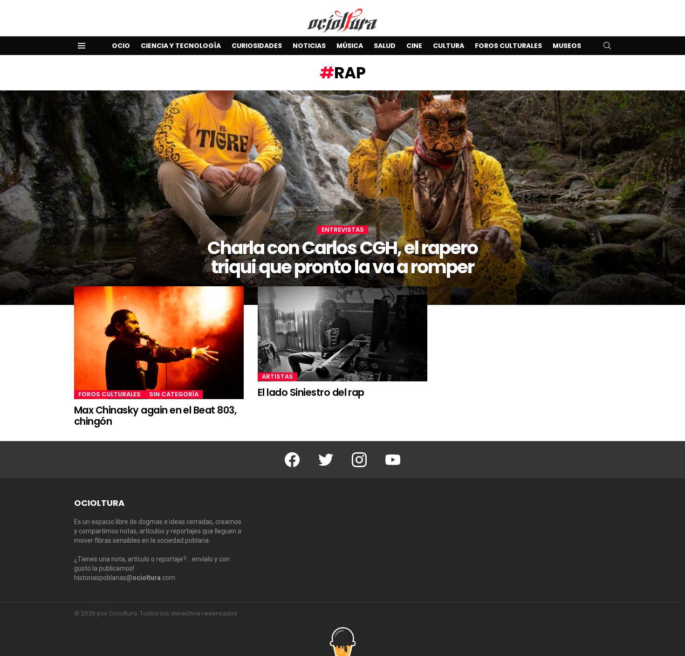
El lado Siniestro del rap (311, 392)
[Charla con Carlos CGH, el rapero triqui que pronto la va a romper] (342, 197)
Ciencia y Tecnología (181, 45)
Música (349, 45)
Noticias (309, 45)
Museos (567, 45)
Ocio (121, 45)
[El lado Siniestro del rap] (342, 333)
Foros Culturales (508, 45)
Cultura (448, 45)
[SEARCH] (607, 45)
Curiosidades (257, 45)
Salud (385, 45)
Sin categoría (174, 394)
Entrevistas (343, 230)
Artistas (277, 377)
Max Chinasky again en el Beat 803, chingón (155, 415)
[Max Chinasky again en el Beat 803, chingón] (159, 343)
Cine (414, 45)
